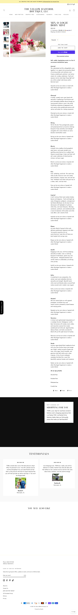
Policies (66, 14)
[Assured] (4, 544)
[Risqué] (8, 544)
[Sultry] (18, 544)
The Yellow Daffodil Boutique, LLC (39, 10)
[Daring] (6, 544)
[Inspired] (10, 544)
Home (11, 14)
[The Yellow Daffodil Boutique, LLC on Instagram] (4, 580)
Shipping (53, 32)
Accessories (40, 14)
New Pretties (19, 14)
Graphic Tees (30, 14)
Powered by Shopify (39, 609)
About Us (5, 586)
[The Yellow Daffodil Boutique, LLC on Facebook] (7, 580)
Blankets (49, 14)
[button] (63, 30)
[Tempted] (12, 544)
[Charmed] (14, 546)
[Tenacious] (12, 546)
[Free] (10, 546)
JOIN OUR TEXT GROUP (8, 591)
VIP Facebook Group (8, 593)
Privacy (4, 598)
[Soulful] (16, 544)
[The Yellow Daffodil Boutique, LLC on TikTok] (13, 580)
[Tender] (8, 546)
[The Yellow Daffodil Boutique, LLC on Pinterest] (10, 580)
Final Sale (58, 14)
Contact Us (5, 588)
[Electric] (14, 544)
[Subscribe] (25, 575)
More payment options (63, 56)
